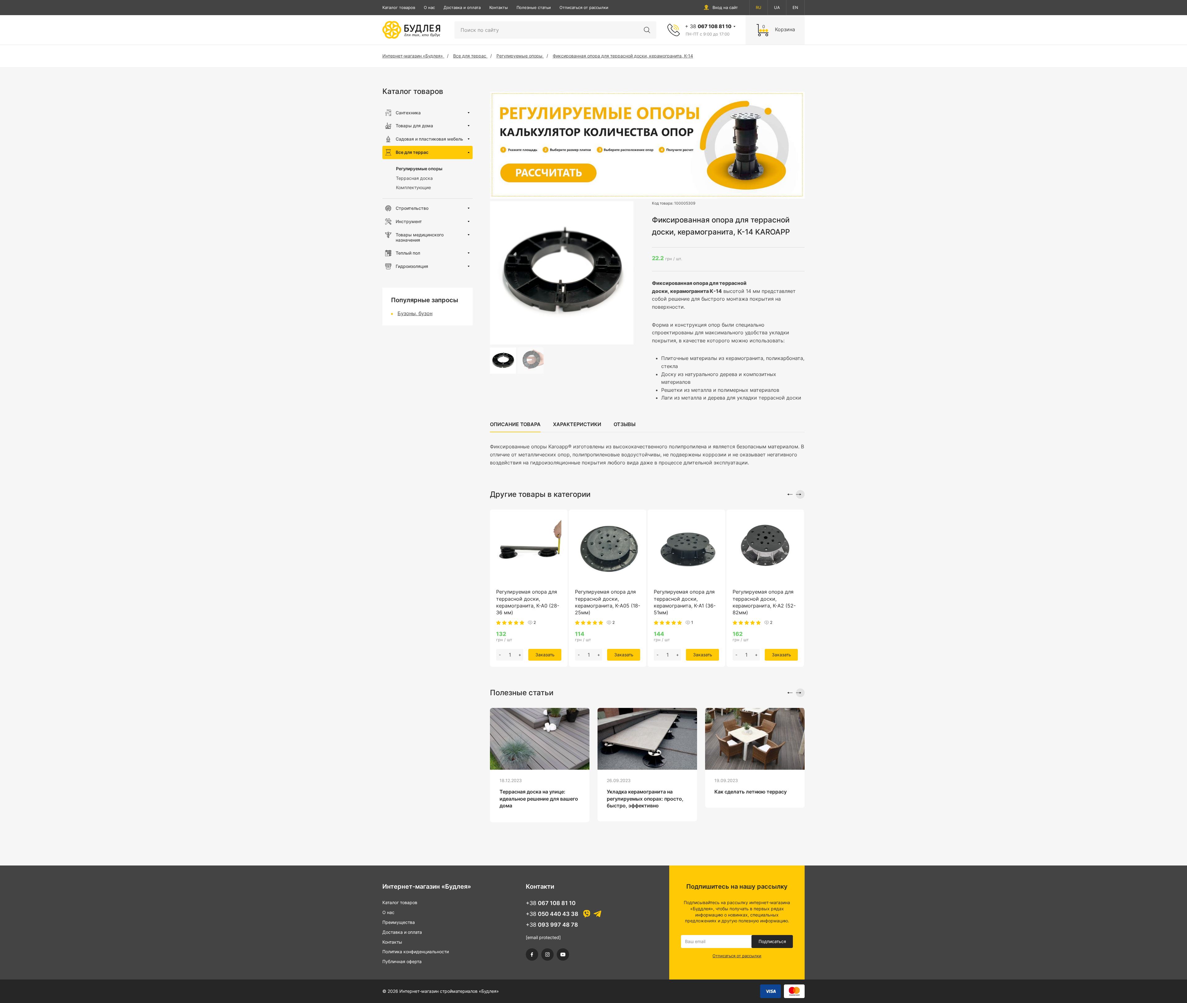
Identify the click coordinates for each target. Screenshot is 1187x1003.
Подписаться (772, 941)
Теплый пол (408, 253)
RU (758, 7)
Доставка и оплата (462, 7)
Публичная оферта (402, 961)
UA (777, 7)
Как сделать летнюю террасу (750, 792)
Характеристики (577, 424)
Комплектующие (413, 187)
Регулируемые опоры (419, 168)
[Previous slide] (788, 494)
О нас (429, 7)
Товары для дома (414, 125)
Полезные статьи (534, 7)
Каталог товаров (398, 7)
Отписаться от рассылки (583, 7)
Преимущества (398, 922)
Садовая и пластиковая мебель (429, 139)
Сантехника (408, 112)
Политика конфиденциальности (415, 951)
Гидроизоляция (412, 266)
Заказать (545, 654)
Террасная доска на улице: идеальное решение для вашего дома (539, 799)
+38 (551, 903)
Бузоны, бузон (415, 313)
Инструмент (409, 221)
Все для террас (412, 152)
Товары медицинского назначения (420, 237)
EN (795, 7)
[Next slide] (800, 494)
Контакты (498, 7)
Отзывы (625, 424)
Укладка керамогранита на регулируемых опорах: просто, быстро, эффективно (645, 799)
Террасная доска (414, 178)
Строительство (412, 208)
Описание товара (515, 424)
